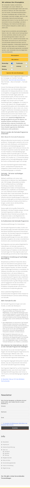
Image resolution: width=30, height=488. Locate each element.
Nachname (3, 412)
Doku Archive (6, 460)
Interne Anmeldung (8, 465)
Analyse (4, 66)
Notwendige (5, 63)
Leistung (18, 66)
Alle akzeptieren (15, 55)
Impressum (6, 444)
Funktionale (19, 63)
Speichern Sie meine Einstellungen (15, 73)
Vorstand (7, 451)
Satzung (7, 455)
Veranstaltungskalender (9, 463)
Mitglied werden (7, 457)
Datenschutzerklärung (9, 447)
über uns (5, 449)
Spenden (7, 453)
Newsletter (6, 442)
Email (2, 417)
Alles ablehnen (15, 59)
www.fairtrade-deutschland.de (17, 80)
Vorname (3, 406)
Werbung (4, 69)
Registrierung (6, 468)
